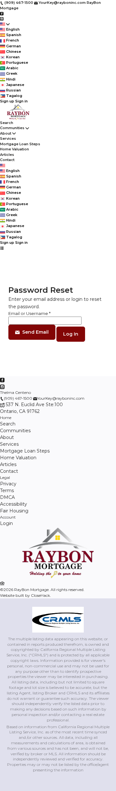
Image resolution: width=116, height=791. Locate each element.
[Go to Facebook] (2, 13)
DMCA (7, 497)
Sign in (21, 101)
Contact (7, 159)
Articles (7, 154)
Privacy (8, 484)
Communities (12, 128)
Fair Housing (14, 511)
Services (8, 138)
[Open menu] (2, 248)
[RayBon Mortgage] (58, 577)
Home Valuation (14, 149)
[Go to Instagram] (2, 18)
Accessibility (13, 504)
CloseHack (40, 595)
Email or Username (29, 313)
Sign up (7, 101)
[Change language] (5, 24)
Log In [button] (70, 334)
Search (6, 122)
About (5, 133)
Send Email (35, 332)
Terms (7, 490)
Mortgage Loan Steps (20, 144)
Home (5, 417)
